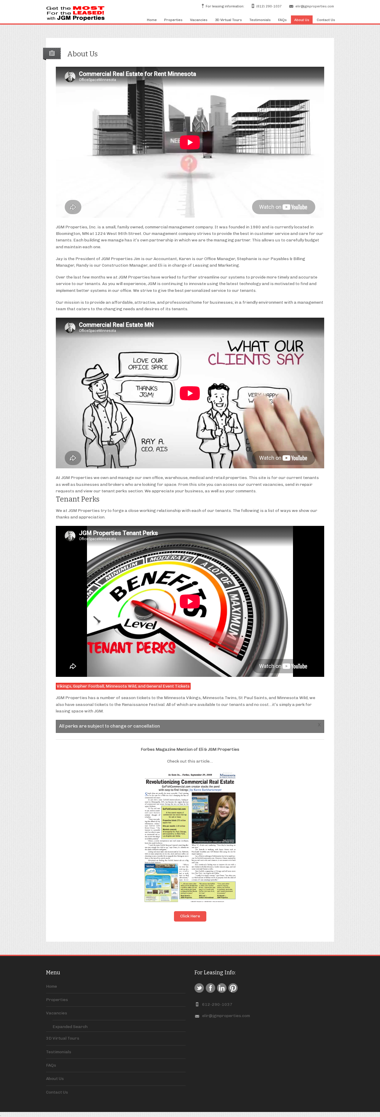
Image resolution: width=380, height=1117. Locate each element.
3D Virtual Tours (228, 20)
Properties (173, 20)
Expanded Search (70, 1026)
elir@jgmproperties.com (314, 6)
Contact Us (326, 20)
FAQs (282, 20)
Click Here (190, 916)
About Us (301, 20)
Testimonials (260, 20)
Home (152, 20)
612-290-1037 (217, 1004)
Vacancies (199, 20)
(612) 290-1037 (269, 6)
